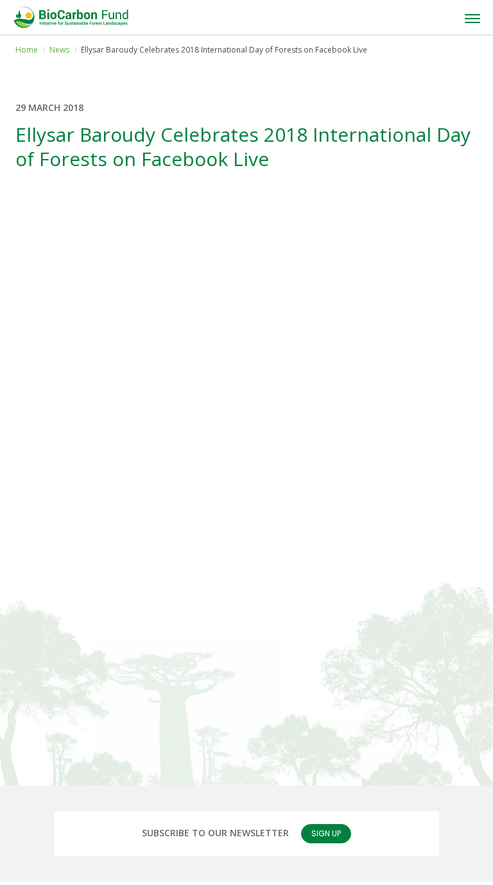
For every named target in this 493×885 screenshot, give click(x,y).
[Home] (70, 17)
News (59, 49)
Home (26, 49)
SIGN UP (326, 833)
